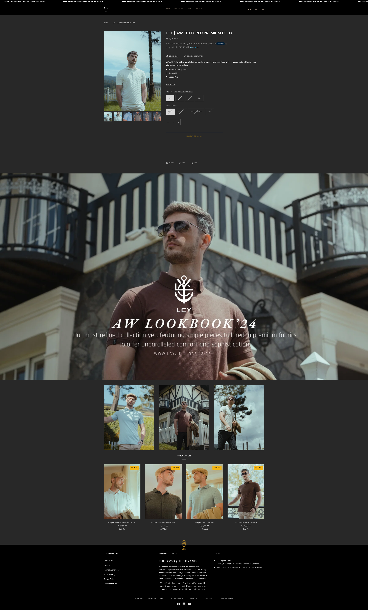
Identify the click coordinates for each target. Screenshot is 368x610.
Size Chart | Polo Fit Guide (183, 92)
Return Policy (109, 579)
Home (106, 23)
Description (173, 56)
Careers (107, 565)
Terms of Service (110, 583)
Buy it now (194, 148)
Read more (170, 84)
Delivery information (195, 56)
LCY (138, 598)
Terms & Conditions (111, 569)
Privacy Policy (109, 574)
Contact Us (108, 560)
